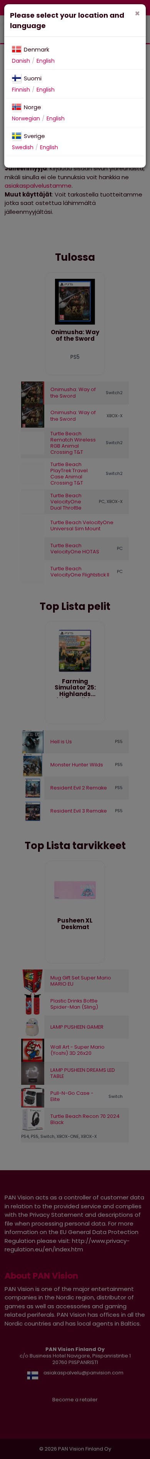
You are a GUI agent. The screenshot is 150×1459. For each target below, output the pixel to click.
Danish (21, 61)
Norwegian (26, 118)
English (46, 61)
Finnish (21, 89)
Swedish (22, 147)
